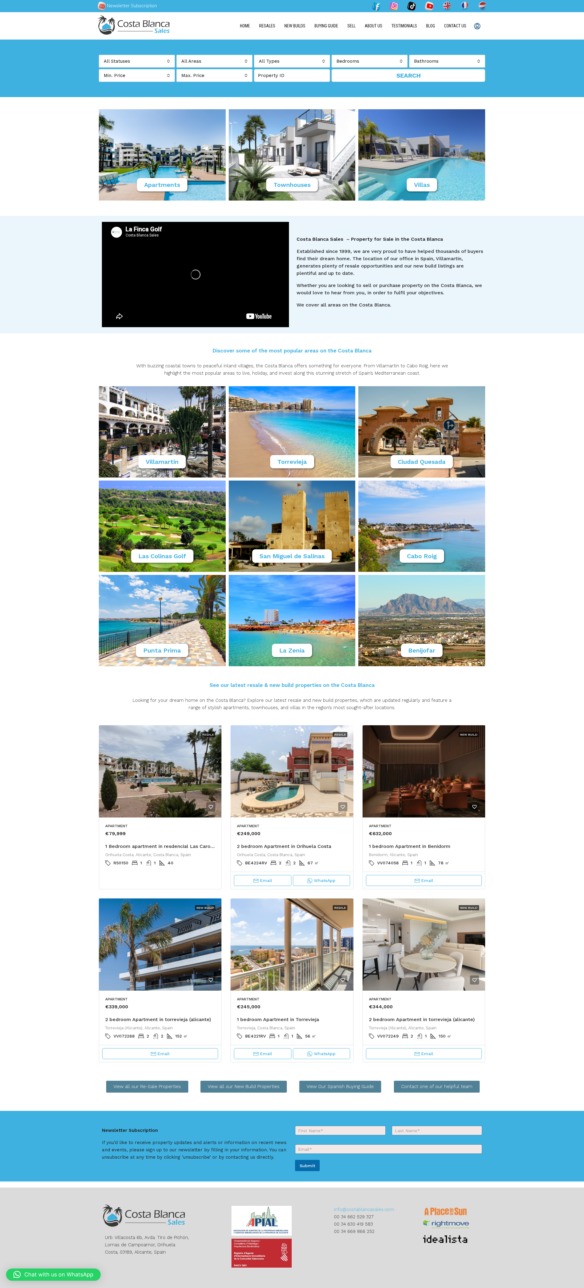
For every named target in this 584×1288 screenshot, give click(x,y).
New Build (469, 734)
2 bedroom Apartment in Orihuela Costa (284, 846)
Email (266, 880)
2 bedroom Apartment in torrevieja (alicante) (158, 1019)
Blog (430, 25)
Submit (307, 1165)
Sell (351, 25)
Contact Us (455, 25)
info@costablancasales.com (364, 1209)
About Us (373, 25)
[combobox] (137, 61)
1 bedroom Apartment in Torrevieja (278, 1019)
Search (408, 75)
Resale (208, 734)
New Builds (294, 25)
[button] (53, 1275)
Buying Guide (326, 25)
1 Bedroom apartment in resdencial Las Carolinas (163, 846)
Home (245, 25)
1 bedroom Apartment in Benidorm (409, 846)
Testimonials (404, 25)
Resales (267, 25)
